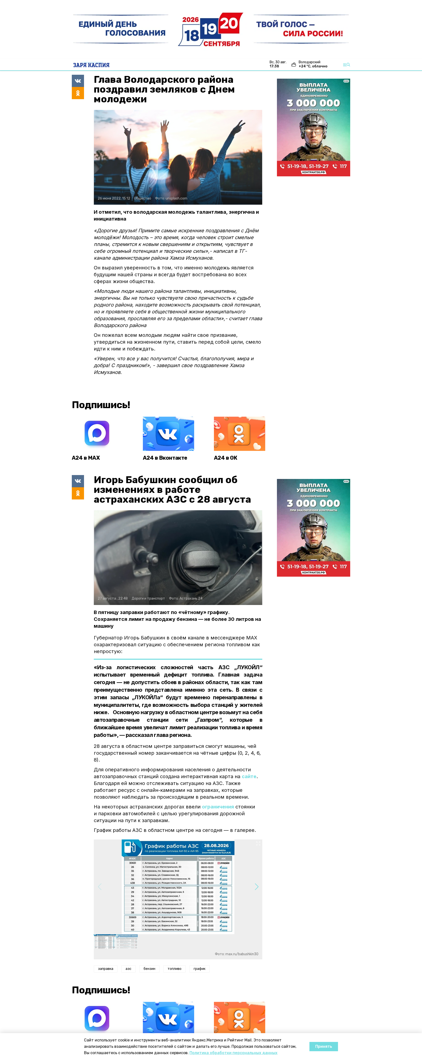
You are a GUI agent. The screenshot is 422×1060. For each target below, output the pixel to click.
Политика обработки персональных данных (233, 1052)
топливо (174, 969)
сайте (249, 776)
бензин (149, 969)
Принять (323, 1046)
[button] (256, 886)
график (199, 969)
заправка (105, 969)
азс (128, 969)
